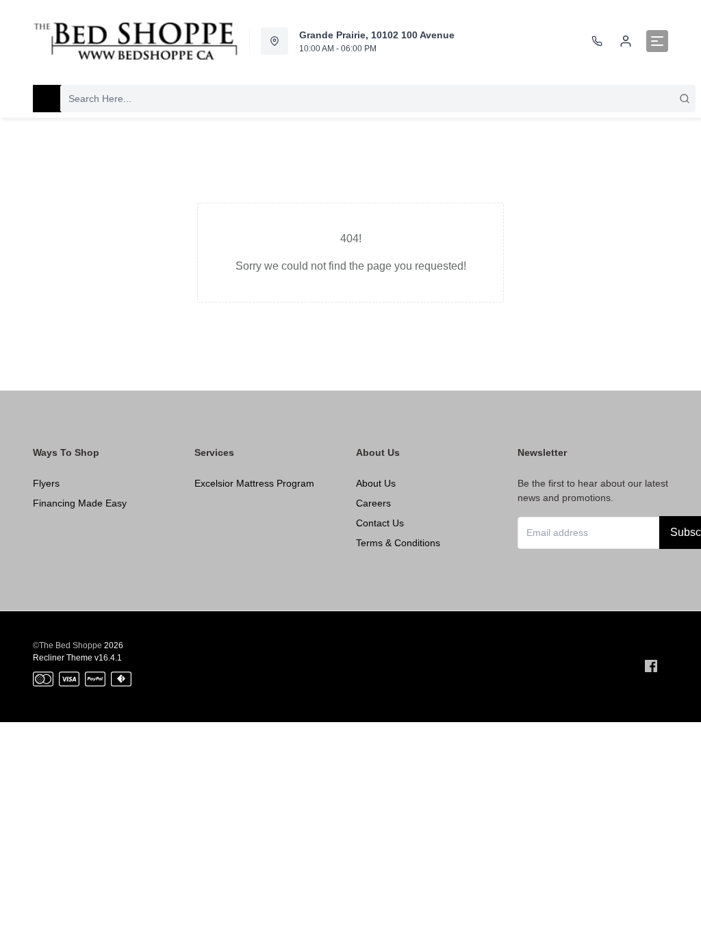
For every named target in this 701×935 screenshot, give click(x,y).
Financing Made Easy (80, 503)
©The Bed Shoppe (67, 645)
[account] (626, 41)
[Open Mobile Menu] (657, 41)
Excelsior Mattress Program (254, 483)
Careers (373, 503)
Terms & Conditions (398, 542)
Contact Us (380, 522)
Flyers (46, 483)
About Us (376, 483)
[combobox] (378, 98)
